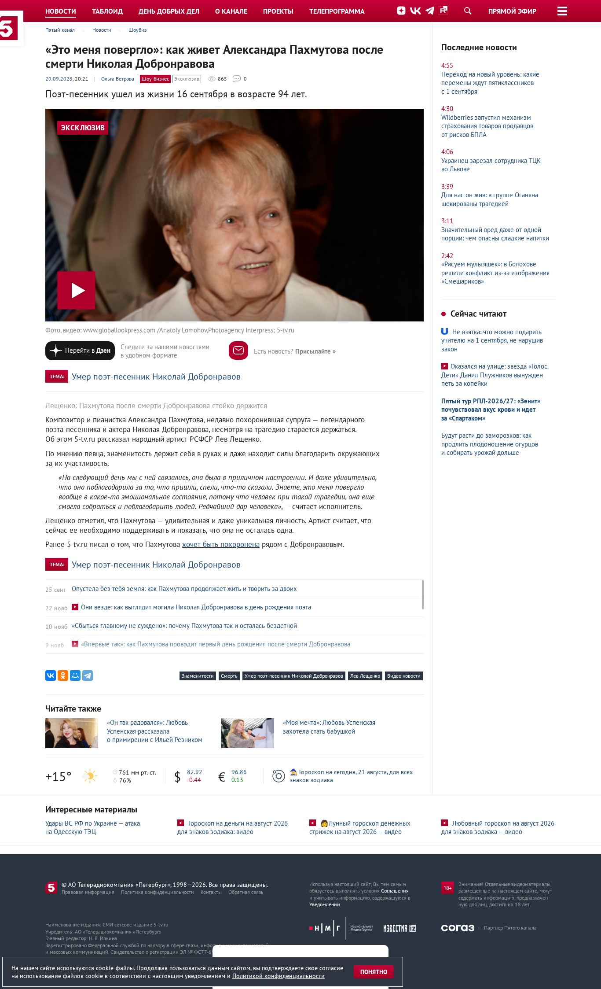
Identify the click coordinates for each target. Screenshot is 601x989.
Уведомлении (324, 904)
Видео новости (404, 675)
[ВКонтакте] (50, 675)
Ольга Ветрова (117, 78)
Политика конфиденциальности (157, 892)
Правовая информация (88, 892)
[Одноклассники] (63, 675)
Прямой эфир (512, 11)
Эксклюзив (186, 78)
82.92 (194, 772)
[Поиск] (467, 10)
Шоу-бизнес (155, 78)
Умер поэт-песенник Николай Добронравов (156, 376)
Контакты (211, 892)
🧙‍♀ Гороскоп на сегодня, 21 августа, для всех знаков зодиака (351, 776)
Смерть (229, 675)
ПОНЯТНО (373, 972)
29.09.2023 (59, 78)
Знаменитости (198, 675)
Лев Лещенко (365, 675)
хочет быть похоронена (221, 544)
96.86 (239, 772)
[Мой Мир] (75, 675)
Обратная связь (246, 892)
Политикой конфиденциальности (278, 976)
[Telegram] (87, 675)
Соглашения (395, 890)
